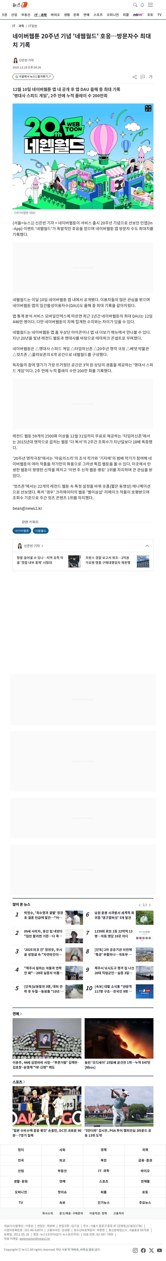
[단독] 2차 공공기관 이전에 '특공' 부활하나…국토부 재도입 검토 (113, 955)
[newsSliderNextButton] (150, 905)
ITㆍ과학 (18, 26)
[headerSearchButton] (135, 4)
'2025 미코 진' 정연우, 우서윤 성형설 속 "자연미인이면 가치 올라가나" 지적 (43, 955)
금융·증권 (145, 1160)
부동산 (62, 1171)
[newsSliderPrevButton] (140, 905)
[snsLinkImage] (135, 1250)
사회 (62, 1150)
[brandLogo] (20, 4)
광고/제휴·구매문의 (71, 1213)
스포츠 (17, 1082)
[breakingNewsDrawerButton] (142, 4)
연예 (16, 1013)
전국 (21, 1160)
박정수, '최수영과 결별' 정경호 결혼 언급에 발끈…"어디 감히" (43, 918)
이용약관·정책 (98, 1213)
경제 (104, 1150)
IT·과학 (103, 1171)
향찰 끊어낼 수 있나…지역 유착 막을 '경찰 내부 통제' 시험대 (40, 560)
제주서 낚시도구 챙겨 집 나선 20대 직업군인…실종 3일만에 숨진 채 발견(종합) (114, 973)
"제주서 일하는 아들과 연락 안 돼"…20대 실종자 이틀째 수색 (43, 973)
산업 (21, 1171)
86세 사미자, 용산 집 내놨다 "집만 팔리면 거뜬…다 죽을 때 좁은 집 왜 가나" (43, 936)
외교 (62, 1160)
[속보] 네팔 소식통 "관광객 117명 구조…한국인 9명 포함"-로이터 (113, 992)
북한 (104, 1160)
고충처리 (118, 1213)
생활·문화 (21, 1181)
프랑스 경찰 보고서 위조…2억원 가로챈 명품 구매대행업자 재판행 (107, 560)
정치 (21, 1150)
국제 (145, 1150)
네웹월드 (40, 530)
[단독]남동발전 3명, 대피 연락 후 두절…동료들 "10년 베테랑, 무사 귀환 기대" (43, 992)
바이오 (145, 1171)
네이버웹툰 (22, 530)
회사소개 (47, 1213)
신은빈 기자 (26, 60)
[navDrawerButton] (150, 4)
